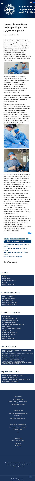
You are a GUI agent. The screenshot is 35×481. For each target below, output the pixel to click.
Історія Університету (9, 322)
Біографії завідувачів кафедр (11, 328)
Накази (4, 282)
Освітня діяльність (8, 296)
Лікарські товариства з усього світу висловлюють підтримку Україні (13, 358)
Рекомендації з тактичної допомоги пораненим (17, 353)
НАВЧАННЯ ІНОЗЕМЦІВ (18, 404)
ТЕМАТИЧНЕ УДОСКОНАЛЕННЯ (17, 413)
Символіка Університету (10, 320)
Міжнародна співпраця (9, 302)
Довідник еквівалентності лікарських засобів (16, 379)
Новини (4, 276)
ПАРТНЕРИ (18, 446)
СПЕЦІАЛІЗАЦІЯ (18, 399)
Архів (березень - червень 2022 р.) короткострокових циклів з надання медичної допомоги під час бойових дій (17, 362)
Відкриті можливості (9, 280)
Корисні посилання (8, 284)
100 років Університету (9, 318)
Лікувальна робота (8, 300)
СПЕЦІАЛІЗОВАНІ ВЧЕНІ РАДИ (18, 427)
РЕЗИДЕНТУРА (18, 415)
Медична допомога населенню (12, 355)
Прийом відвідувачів (8, 334)
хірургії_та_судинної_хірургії (18, 238)
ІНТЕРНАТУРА (18, 397)
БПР (27, 238)
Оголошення (6, 278)
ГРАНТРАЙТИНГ (18, 429)
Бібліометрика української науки (12, 375)
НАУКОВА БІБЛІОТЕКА (18, 441)
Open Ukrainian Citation (9, 377)
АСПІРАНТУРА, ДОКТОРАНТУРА (18, 402)
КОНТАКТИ (18, 438)
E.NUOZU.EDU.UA (18, 411)
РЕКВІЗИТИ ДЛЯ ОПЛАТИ (18, 424)
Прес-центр (6, 336)
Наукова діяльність (8, 298)
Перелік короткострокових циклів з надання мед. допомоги (16, 351)
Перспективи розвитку (9, 332)
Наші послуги (6, 326)
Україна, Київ (6, 330)
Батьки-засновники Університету (13, 324)
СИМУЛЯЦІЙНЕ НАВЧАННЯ (18, 418)
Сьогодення (6, 316)
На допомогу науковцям (10, 381)
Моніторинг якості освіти (10, 304)
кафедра (6, 238)
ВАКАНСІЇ (18, 443)
